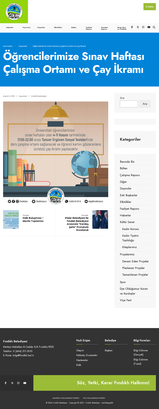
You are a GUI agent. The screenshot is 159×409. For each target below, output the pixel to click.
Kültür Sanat (127, 222)
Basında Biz (127, 162)
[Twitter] (137, 27)
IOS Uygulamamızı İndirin (94, 398)
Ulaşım (80, 350)
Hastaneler (82, 360)
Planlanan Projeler (133, 268)
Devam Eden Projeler (135, 261)
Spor (123, 282)
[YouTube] (148, 27)
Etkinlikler (58, 27)
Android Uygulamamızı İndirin (65, 398)
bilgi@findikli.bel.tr (23, 355)
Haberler (9, 27)
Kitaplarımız (129, 247)
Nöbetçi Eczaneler (86, 355)
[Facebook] (132, 27)
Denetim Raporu (104, 28)
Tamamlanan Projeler (135, 275)
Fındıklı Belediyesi (39, 96)
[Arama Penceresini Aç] (154, 27)
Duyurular (41, 27)
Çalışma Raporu (130, 175)
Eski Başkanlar (128, 195)
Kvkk (78, 365)
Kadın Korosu (130, 229)
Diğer (123, 182)
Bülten (73, 27)
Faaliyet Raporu (89, 28)
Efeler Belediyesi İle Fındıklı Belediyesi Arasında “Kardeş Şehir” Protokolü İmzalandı (77, 223)
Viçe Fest (26, 27)
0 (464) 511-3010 (22, 351)
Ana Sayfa (7, 46)
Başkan (108, 350)
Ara (122, 98)
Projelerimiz (127, 254)
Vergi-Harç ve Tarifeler (122, 28)
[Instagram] (143, 27)
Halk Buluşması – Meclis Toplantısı (33, 218)
